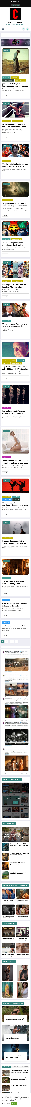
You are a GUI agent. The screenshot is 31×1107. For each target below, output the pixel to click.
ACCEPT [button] (14, 1103)
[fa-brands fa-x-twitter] (14, 5)
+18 (15, 802)
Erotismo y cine (6, 407)
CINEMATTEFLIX (15, 23)
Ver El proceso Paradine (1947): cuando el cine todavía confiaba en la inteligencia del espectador (8, 917)
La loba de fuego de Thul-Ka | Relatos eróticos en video (22, 901)
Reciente (6, 1067)
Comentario (25, 1067)
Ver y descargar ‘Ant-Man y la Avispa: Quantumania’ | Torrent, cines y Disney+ (14, 325)
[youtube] (19, 5)
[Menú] (3, 29)
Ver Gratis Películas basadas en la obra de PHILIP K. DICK (15, 165)
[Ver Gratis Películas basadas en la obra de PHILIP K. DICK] (15, 150)
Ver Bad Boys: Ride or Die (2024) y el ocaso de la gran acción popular (14, 835)
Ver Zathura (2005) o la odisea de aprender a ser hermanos (18, 863)
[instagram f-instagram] (15, 5)
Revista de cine (16, 499)
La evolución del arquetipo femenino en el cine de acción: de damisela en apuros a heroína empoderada (15, 125)
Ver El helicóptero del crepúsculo (8, 901)
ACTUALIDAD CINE (6, 320)
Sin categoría (6, 600)
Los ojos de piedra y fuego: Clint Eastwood (23, 955)
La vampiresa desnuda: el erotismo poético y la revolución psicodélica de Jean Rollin (22, 917)
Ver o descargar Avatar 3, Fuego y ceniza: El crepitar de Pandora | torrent (19, 1071)
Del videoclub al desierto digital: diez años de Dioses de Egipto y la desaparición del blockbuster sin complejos (19, 854)
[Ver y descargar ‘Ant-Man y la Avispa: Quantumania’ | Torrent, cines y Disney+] (15, 310)
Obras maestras (15, 77)
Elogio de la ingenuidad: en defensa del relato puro (8, 955)
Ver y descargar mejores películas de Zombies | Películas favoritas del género (14, 244)
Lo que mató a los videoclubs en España (22, 939)
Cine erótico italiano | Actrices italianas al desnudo (14, 604)
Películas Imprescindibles (8, 80)
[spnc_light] (27, 29)
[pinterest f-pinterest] (17, 5)
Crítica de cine (6, 77)
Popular (16, 1067)
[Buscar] (23, 29)
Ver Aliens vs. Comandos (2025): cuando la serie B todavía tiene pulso (19, 844)
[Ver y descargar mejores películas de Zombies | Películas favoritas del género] (15, 228)
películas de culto (7, 499)
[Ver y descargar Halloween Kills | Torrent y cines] (15, 566)
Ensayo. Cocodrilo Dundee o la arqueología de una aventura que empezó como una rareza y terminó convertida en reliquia (15, 1018)
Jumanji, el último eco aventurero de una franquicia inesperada (19, 872)
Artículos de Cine (6, 120)
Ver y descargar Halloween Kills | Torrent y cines (13, 582)
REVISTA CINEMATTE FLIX (20, 80)
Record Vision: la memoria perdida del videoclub (8, 939)
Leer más (5, 95)
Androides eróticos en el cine (14, 626)
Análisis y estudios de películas (9, 360)
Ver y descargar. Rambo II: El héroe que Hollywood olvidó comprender (14, 1037)
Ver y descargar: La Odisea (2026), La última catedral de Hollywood (14, 1056)
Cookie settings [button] (6, 1103)
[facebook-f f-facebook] (12, 5)
